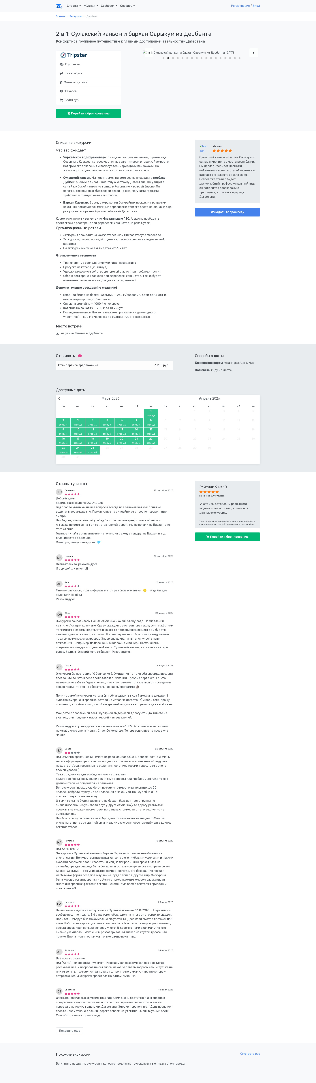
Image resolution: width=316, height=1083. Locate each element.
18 (92, 440)
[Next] (253, 52)
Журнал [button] (90, 5)
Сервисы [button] (126, 5)
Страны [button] (73, 5)
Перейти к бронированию (90, 113)
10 (78, 431)
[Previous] (149, 52)
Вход (256, 5)
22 (151, 440)
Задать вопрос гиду (229, 212)
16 (63, 440)
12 (107, 431)
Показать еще (69, 1030)
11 (92, 431)
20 (121, 440)
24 (78, 449)
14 (136, 431)
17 (78, 440)
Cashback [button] (108, 5)
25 (92, 449)
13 (121, 431)
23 (63, 449)
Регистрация (240, 5)
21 (136, 440)
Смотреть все (250, 1053)
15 (151, 431)
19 (107, 440)
